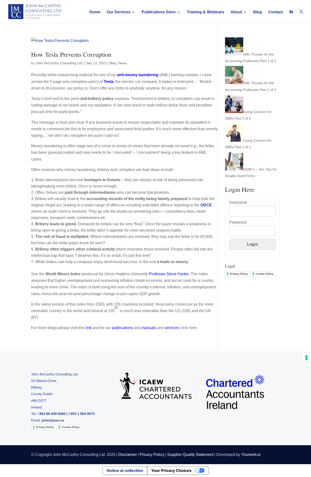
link (89, 328)
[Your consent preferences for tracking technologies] (306, 357)
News (122, 63)
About (236, 12)
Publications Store (159, 12)
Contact (275, 12)
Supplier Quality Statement (190, 455)
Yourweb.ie (251, 455)
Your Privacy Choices (171, 470)
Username (238, 202)
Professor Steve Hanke (169, 274)
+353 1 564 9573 (82, 414)
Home (94, 12)
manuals (148, 328)
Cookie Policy (264, 273)
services (172, 328)
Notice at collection (125, 470)
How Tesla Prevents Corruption (71, 54)
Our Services (118, 12)
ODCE (206, 205)
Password (237, 222)
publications (122, 328)
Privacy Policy (239, 273)
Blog (257, 12)
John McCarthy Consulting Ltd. (59, 63)
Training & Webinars (205, 12)
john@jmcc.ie (53, 420)
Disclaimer (127, 455)
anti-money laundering (137, 75)
